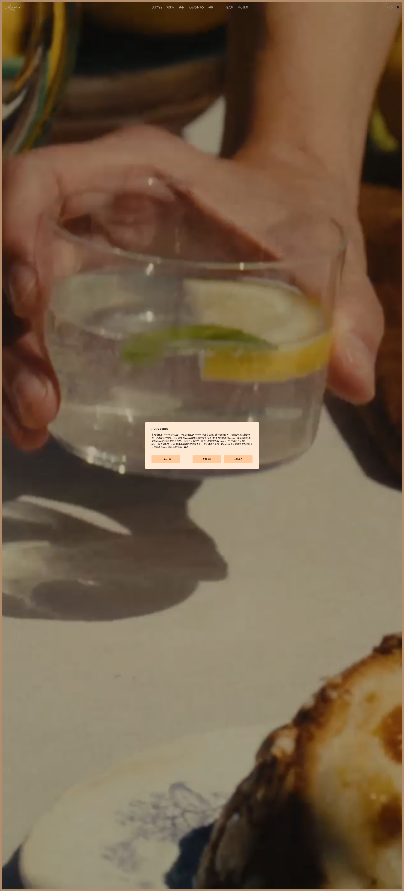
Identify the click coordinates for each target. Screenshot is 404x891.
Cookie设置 (165, 459)
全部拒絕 (206, 459)
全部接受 (238, 459)
